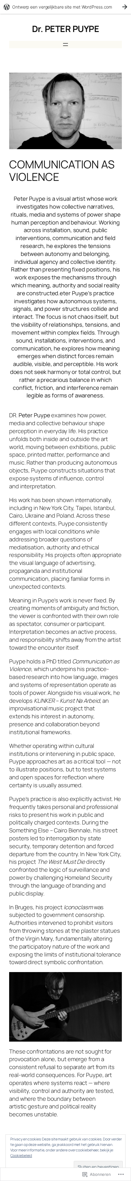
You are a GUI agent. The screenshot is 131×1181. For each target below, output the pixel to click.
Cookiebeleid (21, 1155)
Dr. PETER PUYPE (65, 29)
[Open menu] (65, 44)
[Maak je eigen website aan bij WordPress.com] (65, 7)
